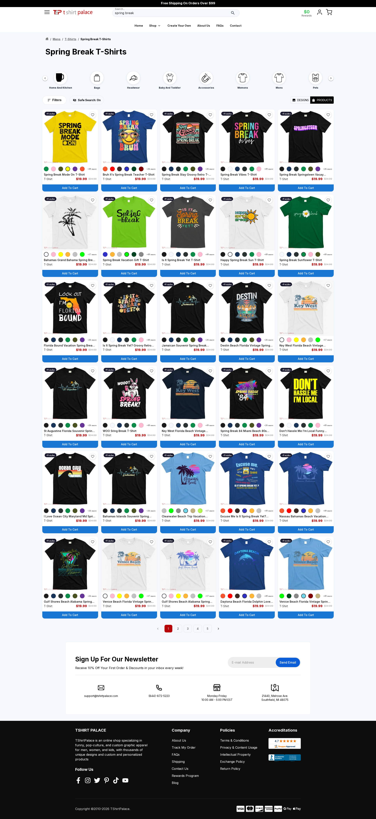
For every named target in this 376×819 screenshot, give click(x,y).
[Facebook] (78, 780)
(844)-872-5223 (159, 695)
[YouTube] (125, 780)
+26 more (150, 169)
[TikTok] (116, 780)
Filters (56, 100)
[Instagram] (88, 780)
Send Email (288, 662)
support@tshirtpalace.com (101, 695)
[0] (329, 12)
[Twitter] (97, 780)
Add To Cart (70, 188)
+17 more (92, 254)
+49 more (92, 169)
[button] (92, 115)
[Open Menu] (47, 12)
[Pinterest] (106, 780)
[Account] (319, 12)
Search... (120, 8)
